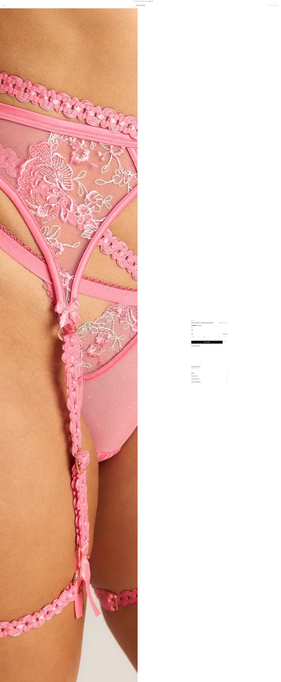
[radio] (193, 336)
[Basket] (277, 5)
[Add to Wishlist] (225, 342)
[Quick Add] (200, 363)
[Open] (4, 5)
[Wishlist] (271, 5)
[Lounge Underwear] (140, 5)
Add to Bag (207, 342)
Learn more (151, 1)
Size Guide (225, 333)
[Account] (274, 5)
